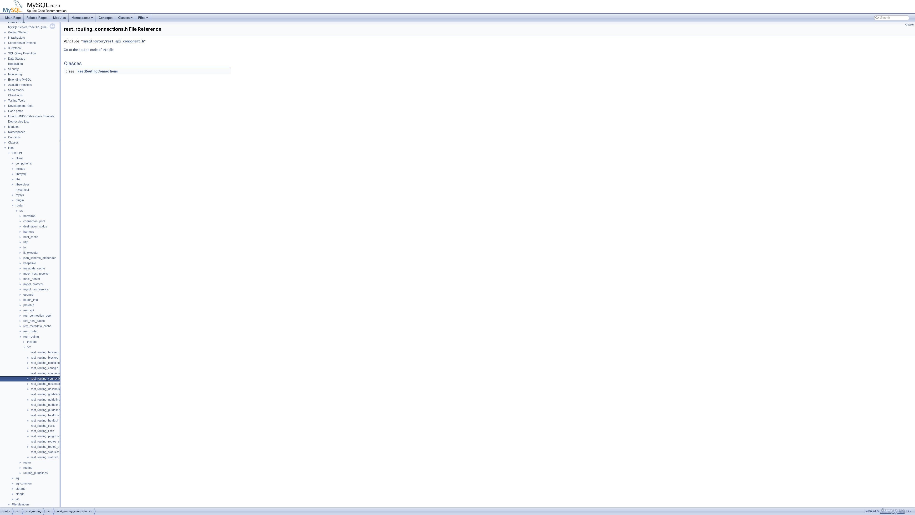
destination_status (35, 226)
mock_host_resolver (36, 273)
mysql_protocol (33, 284)
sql (18, 478)
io (24, 247)
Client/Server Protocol (22, 43)
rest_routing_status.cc (45, 452)
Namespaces (80, 18)
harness (28, 231)
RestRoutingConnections (97, 71)
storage (20, 488)
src (21, 210)
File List (17, 153)
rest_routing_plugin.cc (45, 436)
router (19, 205)
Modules (59, 18)
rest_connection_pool (37, 315)
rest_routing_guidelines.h (47, 399)
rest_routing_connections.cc (49, 373)
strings (20, 494)
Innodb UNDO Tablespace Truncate (31, 116)
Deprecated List (18, 121)
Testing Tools (16, 100)
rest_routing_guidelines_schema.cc (54, 405)
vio (18, 499)
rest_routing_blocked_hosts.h (50, 357)
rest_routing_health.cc (45, 415)
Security (13, 69)
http (25, 242)
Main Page (13, 18)
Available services (20, 85)
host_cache (30, 237)
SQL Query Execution (22, 53)
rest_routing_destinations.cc (49, 384)
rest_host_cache (34, 321)
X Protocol (14, 48)
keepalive (29, 263)
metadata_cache (34, 268)
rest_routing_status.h (44, 457)
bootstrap (29, 216)
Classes (124, 18)
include (20, 168)
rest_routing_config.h (44, 368)
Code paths (15, 111)
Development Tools (20, 106)
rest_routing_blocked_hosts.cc (51, 352)
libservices (23, 184)
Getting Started (17, 32)
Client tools (15, 95)
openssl (28, 294)
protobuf (28, 305)
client (19, 158)
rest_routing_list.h (42, 431)
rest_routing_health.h (45, 420)
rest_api (28, 310)
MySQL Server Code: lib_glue (27, 27)
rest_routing (31, 336)
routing (27, 467)
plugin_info (30, 300)
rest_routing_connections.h (48, 378)
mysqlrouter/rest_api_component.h (113, 41)
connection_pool (34, 221)
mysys (20, 195)
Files (141, 18)
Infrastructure (16, 37)
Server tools (16, 90)
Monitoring (15, 74)
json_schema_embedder (39, 258)
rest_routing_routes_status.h (49, 446)
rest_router (30, 331)
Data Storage (16, 58)
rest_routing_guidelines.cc (48, 394)
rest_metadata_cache (37, 326)
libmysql (21, 174)
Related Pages (36, 18)
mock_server (31, 279)
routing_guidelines (35, 473)
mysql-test (22, 189)
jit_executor (30, 252)
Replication (15, 64)
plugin (20, 200)
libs (18, 179)
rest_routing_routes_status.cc (50, 441)
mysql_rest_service (35, 289)
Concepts (105, 18)
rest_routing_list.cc (43, 425)
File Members (21, 504)
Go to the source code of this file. (89, 50)
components (24, 163)
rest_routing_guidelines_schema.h (53, 410)
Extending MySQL (19, 79)
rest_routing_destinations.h (48, 389)
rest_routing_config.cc (45, 363)
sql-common (24, 483)
